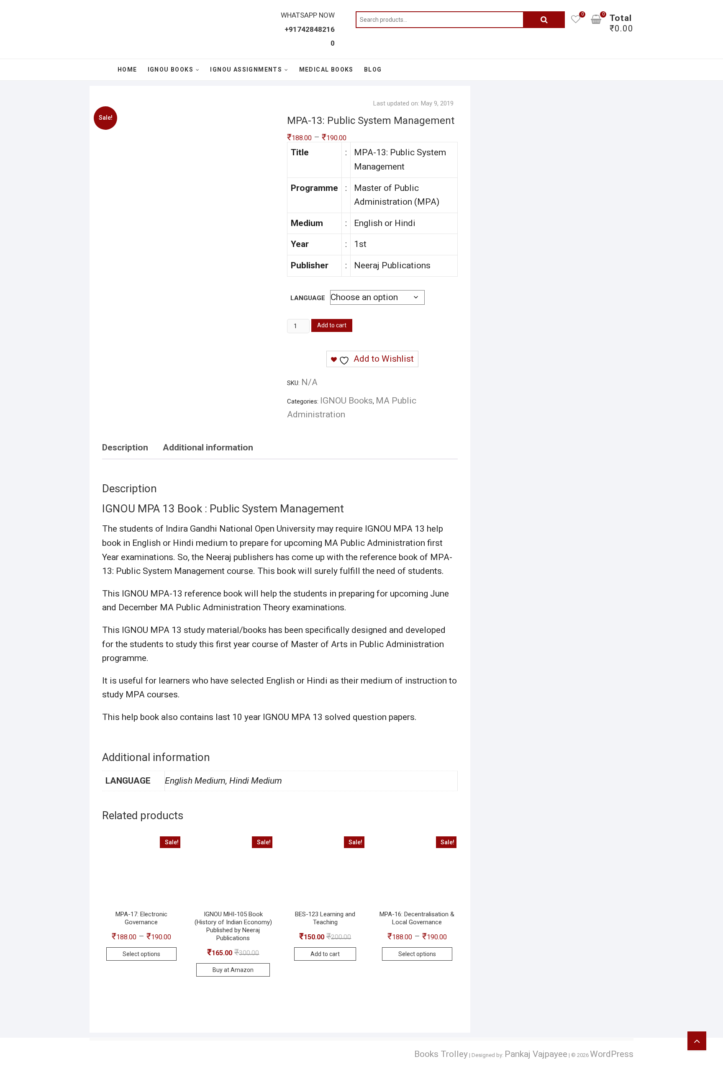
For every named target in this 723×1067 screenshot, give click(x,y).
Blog (373, 69)
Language (307, 298)
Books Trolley (441, 1054)
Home (127, 69)
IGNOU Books (170, 69)
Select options (141, 954)
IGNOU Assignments (246, 69)
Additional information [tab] (208, 447)
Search (544, 19)
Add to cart (331, 325)
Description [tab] (125, 447)
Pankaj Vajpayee (536, 1054)
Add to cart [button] (325, 954)
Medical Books (326, 69)
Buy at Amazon (233, 970)
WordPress (611, 1054)
